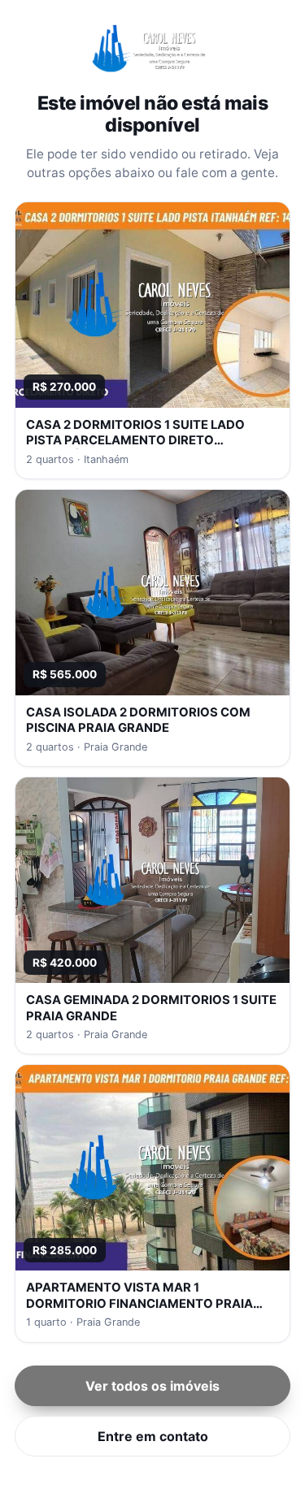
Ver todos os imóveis (152, 1386)
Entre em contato (153, 1436)
